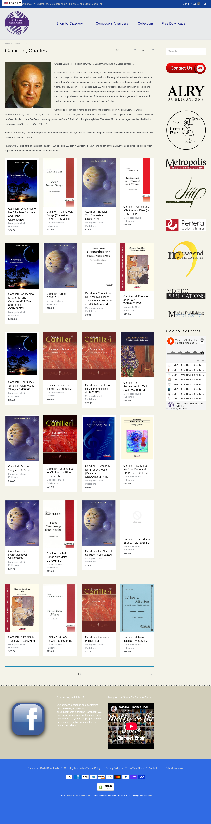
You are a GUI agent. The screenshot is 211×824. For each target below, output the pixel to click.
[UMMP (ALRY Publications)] (17, 33)
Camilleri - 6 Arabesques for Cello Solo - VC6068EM (135, 386)
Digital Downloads (49, 768)
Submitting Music (174, 768)
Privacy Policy (113, 768)
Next (152, 674)
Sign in (186, 3)
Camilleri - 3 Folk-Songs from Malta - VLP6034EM (58, 557)
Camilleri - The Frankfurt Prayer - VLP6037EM (18, 555)
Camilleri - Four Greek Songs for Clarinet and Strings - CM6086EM (21, 386)
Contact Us (154, 768)
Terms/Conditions (134, 768)
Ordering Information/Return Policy (82, 768)
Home (7, 44)
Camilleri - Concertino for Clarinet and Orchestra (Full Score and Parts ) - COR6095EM (21, 301)
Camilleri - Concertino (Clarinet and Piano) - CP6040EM (136, 210)
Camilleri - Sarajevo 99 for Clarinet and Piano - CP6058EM (60, 472)
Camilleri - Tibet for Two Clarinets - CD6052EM (96, 215)
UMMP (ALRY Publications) (78, 795)
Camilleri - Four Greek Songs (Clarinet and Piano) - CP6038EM (60, 215)
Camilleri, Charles (20, 44)
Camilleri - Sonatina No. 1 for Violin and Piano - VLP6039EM (135, 469)
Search (31, 768)
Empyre (148, 795)
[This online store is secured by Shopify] (105, 789)
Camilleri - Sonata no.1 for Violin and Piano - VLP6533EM (98, 389)
